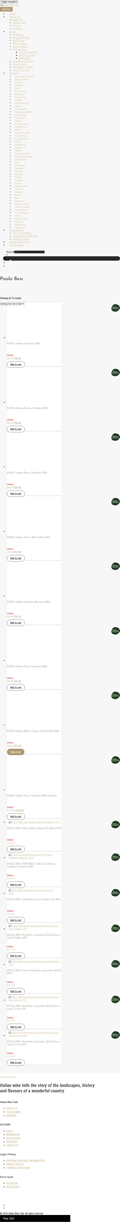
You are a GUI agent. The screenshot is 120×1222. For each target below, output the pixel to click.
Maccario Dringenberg (23, 156)
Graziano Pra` (20, 145)
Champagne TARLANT (23, 112)
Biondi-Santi (20, 94)
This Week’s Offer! (22, 67)
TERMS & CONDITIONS (18, 1167)
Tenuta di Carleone (22, 207)
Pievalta (18, 183)
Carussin (18, 106)
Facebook (12, 1183)
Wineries (14, 73)
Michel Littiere (27, 55)
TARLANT (25, 58)
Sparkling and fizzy (23, 61)
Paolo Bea (19, 174)
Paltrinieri (18, 171)
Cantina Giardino (21, 103)
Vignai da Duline (21, 219)
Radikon (18, 195)
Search (10, 252)
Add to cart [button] (15, 364)
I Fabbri (18, 150)
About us (14, 17)
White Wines (19, 43)
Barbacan (18, 82)
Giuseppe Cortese (21, 139)
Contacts (12, 1145)
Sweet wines (19, 64)
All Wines (17, 35)
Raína (17, 198)
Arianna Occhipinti (22, 79)
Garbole (18, 121)
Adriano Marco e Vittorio (24, 76)
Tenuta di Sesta (21, 210)
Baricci (17, 88)
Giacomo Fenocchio (22, 133)
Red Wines (18, 40)
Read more (15, 751)
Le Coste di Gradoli (22, 153)
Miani (17, 162)
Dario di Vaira (20, 118)
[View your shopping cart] (9, 266)
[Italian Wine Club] (10, 5)
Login (9, 1130)
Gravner (18, 142)
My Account (13, 1138)
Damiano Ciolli (20, 115)
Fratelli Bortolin (21, 127)
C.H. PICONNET (28, 52)
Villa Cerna (19, 222)
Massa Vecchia (20, 159)
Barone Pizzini (20, 91)
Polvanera (19, 189)
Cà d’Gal (18, 100)
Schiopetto (19, 201)
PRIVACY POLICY (15, 1164)
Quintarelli (19, 192)
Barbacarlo (19, 85)
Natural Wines (20, 38)
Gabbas (18, 130)
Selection (17, 20)
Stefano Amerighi (22, 204)
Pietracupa (19, 180)
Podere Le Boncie (21, 186)
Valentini (18, 216)
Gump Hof (19, 147)
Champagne (19, 49)
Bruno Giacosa (20, 97)
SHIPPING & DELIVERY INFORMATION (25, 1160)
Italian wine (19, 23)
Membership (16, 245)
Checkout (12, 1141)
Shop (12, 32)
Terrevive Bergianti (22, 213)
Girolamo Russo (21, 136)
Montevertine (20, 165)
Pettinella (18, 177)
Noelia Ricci (19, 168)
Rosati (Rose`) (20, 46)
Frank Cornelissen (22, 124)
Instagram (12, 1186)
